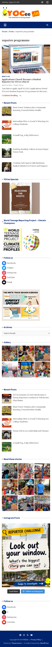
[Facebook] (20, 635)
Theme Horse (17, 643)
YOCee (25, 639)
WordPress (44, 643)
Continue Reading (10, 95)
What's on (6, 76)
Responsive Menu (42, 2)
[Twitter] (28, 635)
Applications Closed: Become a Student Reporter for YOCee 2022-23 (21, 80)
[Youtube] (32, 635)
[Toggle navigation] (5, 25)
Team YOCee (18, 85)
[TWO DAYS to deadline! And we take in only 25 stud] (26, 555)
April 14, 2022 (7, 85)
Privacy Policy (36, 639)
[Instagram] (24, 635)
